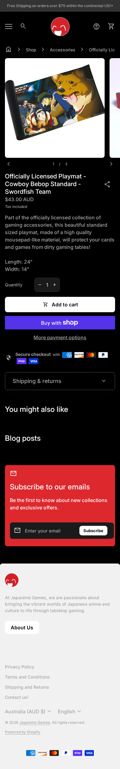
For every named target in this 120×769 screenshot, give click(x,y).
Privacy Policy (19, 666)
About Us (25, 629)
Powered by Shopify (22, 732)
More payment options (60, 337)
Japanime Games (34, 722)
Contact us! (16, 697)
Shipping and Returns (27, 687)
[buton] (29, 711)
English (70, 711)
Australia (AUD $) (29, 711)
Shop (31, 49)
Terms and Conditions (27, 676)
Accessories (62, 49)
